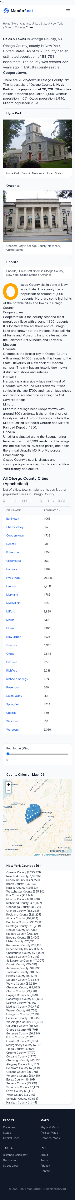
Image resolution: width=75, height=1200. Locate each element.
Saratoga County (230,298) (23, 926)
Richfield (11, 670)
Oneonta (21, 94)
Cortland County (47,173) (22, 1056)
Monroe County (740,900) (23, 899)
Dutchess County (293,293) (23, 922)
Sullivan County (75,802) (22, 1002)
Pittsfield (11, 662)
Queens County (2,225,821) (23, 872)
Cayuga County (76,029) (22, 995)
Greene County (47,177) (21, 1052)
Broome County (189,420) (22, 937)
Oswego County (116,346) (22, 956)
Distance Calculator (15, 1154)
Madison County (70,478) (22, 1006)
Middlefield (13, 603)
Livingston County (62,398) (23, 1014)
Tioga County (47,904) (21, 1048)
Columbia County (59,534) (23, 1025)
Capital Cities (11, 1138)
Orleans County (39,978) (22, 1071)
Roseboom (13, 687)
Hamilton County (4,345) (21, 1102)
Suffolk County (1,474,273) (23, 880)
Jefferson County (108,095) (24, 968)
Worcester (13, 729)
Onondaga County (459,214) (24, 906)
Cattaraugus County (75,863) (24, 999)
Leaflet (37, 854)
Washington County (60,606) (24, 1022)
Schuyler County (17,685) (22, 1098)
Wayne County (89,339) (21, 983)
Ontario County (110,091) (21, 964)
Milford (8, 103)
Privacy (45, 1165)
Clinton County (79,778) (21, 991)
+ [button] (8, 784)
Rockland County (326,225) (23, 914)
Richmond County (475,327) (24, 903)
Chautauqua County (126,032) (25, 952)
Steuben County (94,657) (22, 979)
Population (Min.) (17, 748)
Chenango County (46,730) (24, 1060)
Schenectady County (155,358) (26, 949)
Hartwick (9, 377)
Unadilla (62, 94)
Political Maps (49, 1132)
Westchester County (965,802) (26, 891)
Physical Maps (50, 1127)
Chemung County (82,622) (23, 987)
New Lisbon (13, 636)
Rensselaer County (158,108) (24, 945)
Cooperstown (13, 312)
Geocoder (9, 1160)
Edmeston (12, 552)
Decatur (11, 544)
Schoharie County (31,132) (22, 1087)
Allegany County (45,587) (22, 1064)
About (44, 1154)
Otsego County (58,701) (22, 1029)
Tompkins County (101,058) (23, 972)
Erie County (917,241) (19, 895)
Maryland (12, 594)
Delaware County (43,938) (23, 1068)
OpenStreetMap (51, 854)
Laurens (11, 586)
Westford (12, 721)
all (67, 500)
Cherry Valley (14, 527)
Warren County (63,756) (21, 1010)
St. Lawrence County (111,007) (25, 960)
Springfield (13, 704)
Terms (44, 1160)
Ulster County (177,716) (21, 941)
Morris (10, 619)
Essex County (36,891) (20, 1079)
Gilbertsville (13, 560)
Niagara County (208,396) (23, 933)
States (7, 1132)
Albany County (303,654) (22, 918)
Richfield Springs (17, 679)
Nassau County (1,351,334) (23, 887)
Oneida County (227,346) (22, 929)
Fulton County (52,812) (20, 1037)
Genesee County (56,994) (23, 1033)
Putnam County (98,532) (21, 975)
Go (64, 760)
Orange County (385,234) (22, 910)
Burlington (12, 518)
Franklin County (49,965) (22, 1041)
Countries (9, 1127)
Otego (33, 98)
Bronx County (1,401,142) (22, 883)
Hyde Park (13, 577)
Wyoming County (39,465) (23, 1075)
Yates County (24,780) (20, 1094)
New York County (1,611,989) (24, 876)
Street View (10, 1165)
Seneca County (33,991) (21, 1083)
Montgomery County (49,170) (25, 1045)
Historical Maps (50, 1138)
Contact (45, 1171)
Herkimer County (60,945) (23, 1018)
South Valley (14, 695)
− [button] (8, 790)
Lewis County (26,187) (20, 1091)
